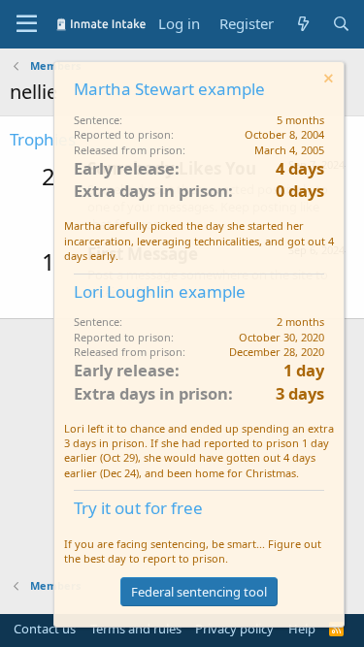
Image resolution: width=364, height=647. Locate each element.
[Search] (341, 24)
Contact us (45, 628)
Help (301, 628)
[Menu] (27, 24)
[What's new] (302, 24)
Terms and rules (136, 628)
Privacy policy (234, 628)
